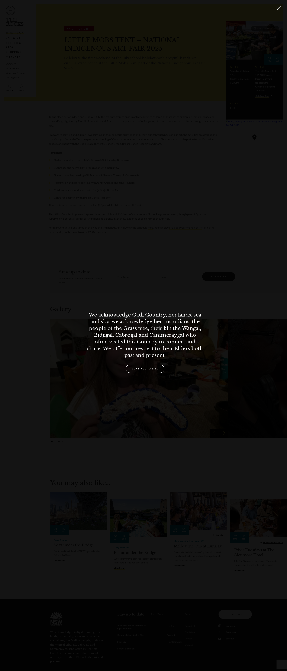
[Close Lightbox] (279, 8)
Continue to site (145, 369)
